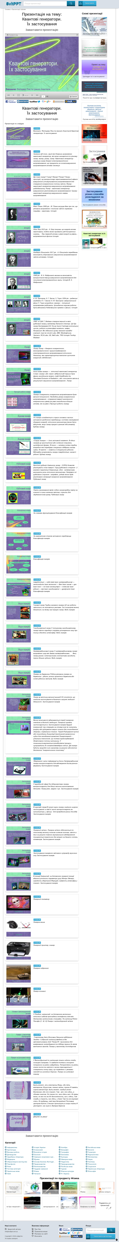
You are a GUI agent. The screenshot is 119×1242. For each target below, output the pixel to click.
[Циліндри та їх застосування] (94, 69)
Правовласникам (41, 1231)
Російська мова (67, 1166)
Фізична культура (67, 1171)
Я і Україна (65, 1174)
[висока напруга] (106, 1188)
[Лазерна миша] (18, 927)
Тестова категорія (14, 1169)
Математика (92, 1157)
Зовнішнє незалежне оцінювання (45, 1157)
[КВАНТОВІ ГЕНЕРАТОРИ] (94, 133)
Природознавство (67, 1164)
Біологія (91, 1150)
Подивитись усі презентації (105, 1204)
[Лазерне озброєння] (18, 973)
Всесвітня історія (40, 1152)
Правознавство (39, 1164)
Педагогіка (65, 1162)
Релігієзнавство (40, 1166)
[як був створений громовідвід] (13, 1203)
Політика (91, 1162)
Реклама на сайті (41, 1234)
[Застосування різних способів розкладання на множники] (94, 197)
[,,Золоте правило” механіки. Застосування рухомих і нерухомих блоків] (94, 219)
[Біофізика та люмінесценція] (87, 1203)
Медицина (11, 1159)
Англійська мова (94, 1147)
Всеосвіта (38, 1236)
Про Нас (38, 1229)
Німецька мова (66, 1159)
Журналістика (93, 1154)
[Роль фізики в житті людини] (32, 1203)
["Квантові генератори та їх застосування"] (94, 240)
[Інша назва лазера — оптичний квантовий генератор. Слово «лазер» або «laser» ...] (18, 377)
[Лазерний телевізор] (18, 904)
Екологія (37, 1154)
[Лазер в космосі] (18, 996)
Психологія (92, 1164)
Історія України (39, 1147)
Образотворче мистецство (17, 1162)
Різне (9, 1166)
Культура (64, 1157)
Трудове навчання (41, 1169)
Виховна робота (13, 1152)
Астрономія (38, 1150)
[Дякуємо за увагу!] (18, 1122)
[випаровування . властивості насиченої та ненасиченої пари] (50, 1203)
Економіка (65, 1154)
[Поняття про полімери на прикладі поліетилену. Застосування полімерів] (94, 90)
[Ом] (32, 1188)
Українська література (96, 1169)
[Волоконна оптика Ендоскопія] (69, 1188)
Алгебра (64, 1147)
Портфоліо (11, 1164)
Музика (37, 1159)
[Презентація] (13, 1188)
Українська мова (13, 1171)
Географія (65, 1152)
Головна (7, 9)
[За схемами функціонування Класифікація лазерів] (18, 518)
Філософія (92, 1171)
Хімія (9, 1174)
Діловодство (11, 1154)
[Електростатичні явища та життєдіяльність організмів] (50, 1188)
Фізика (36, 1171)
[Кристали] (69, 1203)
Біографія (64, 1150)
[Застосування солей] (94, 155)
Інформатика (12, 1147)
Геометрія (92, 1152)
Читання (37, 1174)
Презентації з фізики (19, 9)
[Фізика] (87, 1188)
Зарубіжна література (15, 1157)
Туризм (63, 1169)
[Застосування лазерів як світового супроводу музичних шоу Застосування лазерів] (18, 858)
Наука (90, 1159)
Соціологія (92, 1166)
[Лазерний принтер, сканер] (18, 950)
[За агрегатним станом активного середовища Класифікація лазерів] (18, 541)
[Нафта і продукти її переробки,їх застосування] (94, 176)
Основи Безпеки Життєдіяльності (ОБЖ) (45, 1162)
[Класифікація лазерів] (18, 564)
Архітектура (11, 1150)
